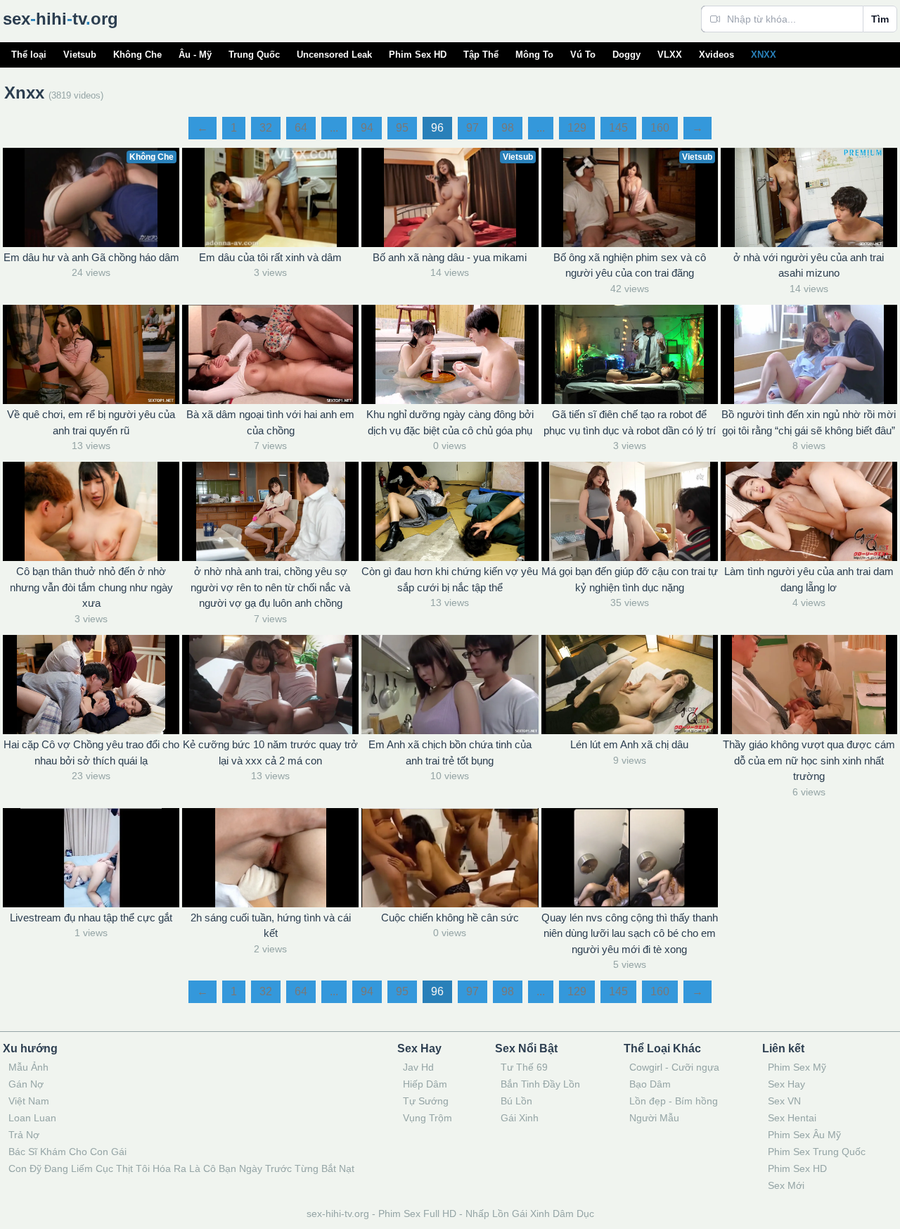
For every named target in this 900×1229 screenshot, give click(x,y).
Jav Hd (418, 1067)
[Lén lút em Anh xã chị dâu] (629, 684)
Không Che (137, 54)
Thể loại (28, 54)
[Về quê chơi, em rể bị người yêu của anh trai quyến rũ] (91, 354)
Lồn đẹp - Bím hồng (673, 1101)
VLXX (669, 54)
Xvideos (716, 54)
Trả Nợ (23, 1134)
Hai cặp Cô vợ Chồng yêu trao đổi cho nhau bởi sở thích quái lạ (91, 752)
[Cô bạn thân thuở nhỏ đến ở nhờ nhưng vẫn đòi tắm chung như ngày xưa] (91, 511)
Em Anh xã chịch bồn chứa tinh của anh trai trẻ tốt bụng (450, 752)
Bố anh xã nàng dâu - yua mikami (450, 257)
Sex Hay (786, 1084)
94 (367, 128)
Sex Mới (786, 1185)
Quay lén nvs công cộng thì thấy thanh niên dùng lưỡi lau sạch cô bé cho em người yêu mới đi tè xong (629, 933)
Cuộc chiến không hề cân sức (450, 918)
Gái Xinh (520, 1117)
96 (437, 128)
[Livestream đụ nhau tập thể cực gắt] (91, 857)
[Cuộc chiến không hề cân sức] (449, 857)
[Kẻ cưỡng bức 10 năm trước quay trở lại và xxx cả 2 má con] (270, 684)
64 (301, 128)
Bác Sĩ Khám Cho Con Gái (67, 1151)
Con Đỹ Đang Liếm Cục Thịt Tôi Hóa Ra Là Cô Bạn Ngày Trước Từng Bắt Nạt (181, 1168)
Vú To (583, 54)
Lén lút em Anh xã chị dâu (629, 744)
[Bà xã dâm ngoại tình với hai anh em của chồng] (270, 354)
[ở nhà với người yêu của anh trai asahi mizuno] (809, 197)
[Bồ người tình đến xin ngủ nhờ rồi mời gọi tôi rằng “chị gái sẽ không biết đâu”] (809, 354)
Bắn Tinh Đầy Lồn (540, 1084)
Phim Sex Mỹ (797, 1067)
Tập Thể (481, 54)
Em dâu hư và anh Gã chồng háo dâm (91, 257)
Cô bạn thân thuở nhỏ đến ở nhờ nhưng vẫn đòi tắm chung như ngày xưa (91, 587)
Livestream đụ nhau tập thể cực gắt (91, 918)
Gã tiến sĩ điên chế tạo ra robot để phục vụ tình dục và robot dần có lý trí (630, 422)
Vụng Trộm (427, 1117)
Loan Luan (32, 1117)
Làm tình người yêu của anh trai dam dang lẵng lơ (809, 579)
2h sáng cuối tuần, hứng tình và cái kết (271, 926)
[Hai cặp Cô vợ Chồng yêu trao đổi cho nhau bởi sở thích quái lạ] (91, 684)
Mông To (534, 54)
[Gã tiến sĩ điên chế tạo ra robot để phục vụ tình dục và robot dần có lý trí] (629, 354)
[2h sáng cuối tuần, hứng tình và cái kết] (270, 857)
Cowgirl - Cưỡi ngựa (674, 1067)
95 (402, 128)
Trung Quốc (254, 54)
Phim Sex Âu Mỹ (804, 1134)
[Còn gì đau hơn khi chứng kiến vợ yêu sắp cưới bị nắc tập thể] (449, 511)
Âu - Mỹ (195, 54)
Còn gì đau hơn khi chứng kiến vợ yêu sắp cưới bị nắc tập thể (449, 579)
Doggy (626, 54)
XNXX (763, 54)
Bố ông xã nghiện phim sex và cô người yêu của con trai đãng (629, 265)
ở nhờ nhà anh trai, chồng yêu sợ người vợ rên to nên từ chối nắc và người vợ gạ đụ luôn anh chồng (270, 587)
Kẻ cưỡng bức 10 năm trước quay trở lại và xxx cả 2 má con (270, 752)
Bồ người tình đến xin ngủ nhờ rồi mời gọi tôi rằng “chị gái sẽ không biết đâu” (808, 422)
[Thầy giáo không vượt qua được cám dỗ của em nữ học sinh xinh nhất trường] (809, 684)
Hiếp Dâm (425, 1084)
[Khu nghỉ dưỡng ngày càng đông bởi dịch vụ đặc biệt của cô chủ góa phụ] (449, 354)
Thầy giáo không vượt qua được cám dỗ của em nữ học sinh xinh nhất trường (809, 760)
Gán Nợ (26, 1084)
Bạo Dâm (650, 1084)
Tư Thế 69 (524, 1067)
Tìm (880, 19)
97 (472, 128)
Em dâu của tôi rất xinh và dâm (270, 257)
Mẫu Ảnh (28, 1067)
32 (265, 128)
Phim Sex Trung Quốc (817, 1151)
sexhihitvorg (60, 18)
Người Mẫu (654, 1117)
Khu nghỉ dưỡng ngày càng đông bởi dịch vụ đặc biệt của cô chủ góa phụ (450, 422)
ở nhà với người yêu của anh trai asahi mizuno (808, 265)
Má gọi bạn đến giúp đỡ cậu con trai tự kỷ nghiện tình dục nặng (629, 579)
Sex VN (784, 1101)
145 (618, 128)
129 (576, 128)
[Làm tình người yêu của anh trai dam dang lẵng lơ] (809, 511)
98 (507, 128)
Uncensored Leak (334, 54)
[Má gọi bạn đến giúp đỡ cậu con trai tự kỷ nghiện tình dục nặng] (629, 511)
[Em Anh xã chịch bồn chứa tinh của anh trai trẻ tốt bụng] (449, 684)
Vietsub (79, 54)
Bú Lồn (516, 1101)
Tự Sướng (426, 1101)
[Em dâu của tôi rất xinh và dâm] (270, 197)
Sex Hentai (792, 1117)
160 (659, 128)
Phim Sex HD (417, 54)
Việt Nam (28, 1101)
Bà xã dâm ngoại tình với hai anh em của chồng (270, 422)
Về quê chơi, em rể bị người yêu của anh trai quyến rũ (91, 422)
